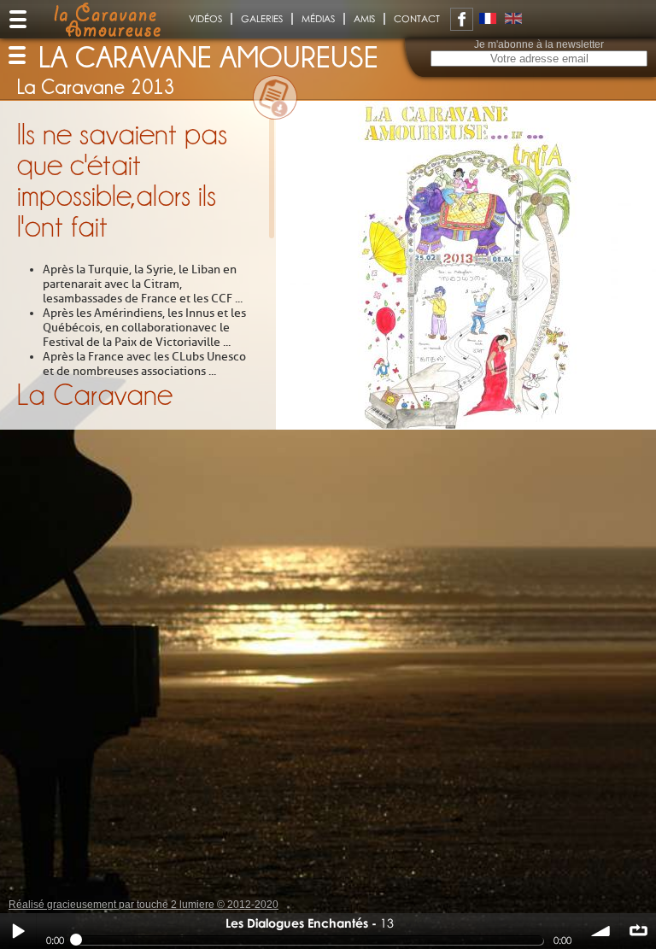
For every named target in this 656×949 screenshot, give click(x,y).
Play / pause (18, 931)
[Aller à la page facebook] (461, 19)
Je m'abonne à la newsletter (539, 44)
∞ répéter (638, 931)
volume (601, 931)
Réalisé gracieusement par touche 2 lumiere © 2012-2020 (143, 905)
